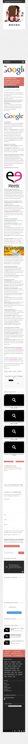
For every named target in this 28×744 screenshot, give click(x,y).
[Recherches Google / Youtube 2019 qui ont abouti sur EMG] (14, 431)
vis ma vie (10, 676)
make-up (9, 666)
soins (16, 672)
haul (5, 666)
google (10, 371)
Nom (5, 514)
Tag (5, 674)
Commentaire (6, 499)
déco (17, 663)
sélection (20, 672)
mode (19, 666)
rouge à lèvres (7, 672)
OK (21, 552)
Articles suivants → (20, 461)
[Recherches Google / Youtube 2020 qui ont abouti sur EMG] (14, 416)
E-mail (5, 519)
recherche (19, 371)
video (5, 676)
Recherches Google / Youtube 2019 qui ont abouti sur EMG (14, 439)
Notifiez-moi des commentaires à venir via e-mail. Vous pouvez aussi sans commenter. (14, 542)
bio (9, 661)
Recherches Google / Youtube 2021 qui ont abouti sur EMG (14, 407)
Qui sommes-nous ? (19, 655)
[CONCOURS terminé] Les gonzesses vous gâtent (16, 635)
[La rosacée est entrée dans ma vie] (7, 642)
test (16, 674)
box (10, 663)
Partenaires (7, 655)
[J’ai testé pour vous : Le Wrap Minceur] (7, 630)
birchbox (19, 661)
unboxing (20, 674)
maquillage (14, 666)
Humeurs (16, 86)
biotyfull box (13, 661)
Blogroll (8, 651)
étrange (5, 371)
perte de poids (12, 668)
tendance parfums (10, 674)
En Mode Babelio (9, 697)
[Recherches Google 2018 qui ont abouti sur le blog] (14, 447)
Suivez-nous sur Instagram (15, 612)
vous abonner (14, 542)
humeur (14, 371)
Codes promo (16, 651)
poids (18, 668)
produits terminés (7, 670)
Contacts (6, 653)
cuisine (13, 663)
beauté (5, 661)
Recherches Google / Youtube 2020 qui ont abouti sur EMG (14, 423)
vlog (14, 676)
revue (18, 670)
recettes (14, 670)
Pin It (18, 383)
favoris (21, 663)
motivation (6, 668)
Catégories (6, 706)
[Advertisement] (14, 44)
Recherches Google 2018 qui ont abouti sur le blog (14, 455)
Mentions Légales (17, 653)
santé (12, 672)
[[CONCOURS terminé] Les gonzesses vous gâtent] (7, 636)
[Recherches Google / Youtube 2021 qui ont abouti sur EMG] (14, 400)
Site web (5, 524)
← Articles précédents (8, 461)
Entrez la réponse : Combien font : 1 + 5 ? (12, 534)
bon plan (6, 663)
